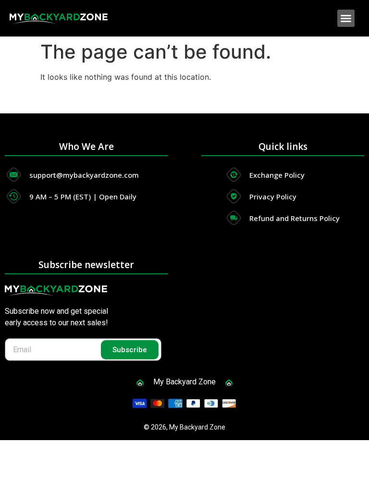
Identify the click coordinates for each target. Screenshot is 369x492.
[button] (346, 18)
